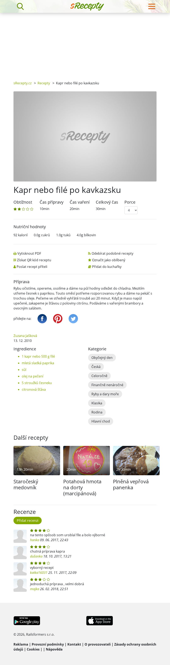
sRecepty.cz (22, 83)
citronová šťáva (34, 389)
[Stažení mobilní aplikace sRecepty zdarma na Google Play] (26, 620)
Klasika (96, 403)
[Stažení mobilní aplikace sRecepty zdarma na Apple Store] (99, 620)
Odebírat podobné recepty (112, 253)
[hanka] (20, 536)
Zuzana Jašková (25, 335)
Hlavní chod (100, 421)
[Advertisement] (85, 44)
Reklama (20, 644)
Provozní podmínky (48, 644)
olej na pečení (32, 376)
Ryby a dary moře (105, 394)
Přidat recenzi (27, 520)
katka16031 (38, 572)
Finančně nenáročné (107, 385)
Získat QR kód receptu (34, 260)
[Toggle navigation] (152, 6)
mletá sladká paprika (38, 363)
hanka (34, 540)
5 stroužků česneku (37, 383)
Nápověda (54, 649)
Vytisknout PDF (29, 253)
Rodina (96, 412)
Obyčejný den (102, 357)
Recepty (44, 83)
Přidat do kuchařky (106, 266)
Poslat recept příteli (32, 266)
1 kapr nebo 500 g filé (38, 356)
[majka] (20, 585)
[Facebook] (42, 318)
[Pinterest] (57, 318)
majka (34, 589)
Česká (96, 366)
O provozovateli (98, 644)
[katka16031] (20, 568)
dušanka (36, 556)
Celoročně (99, 376)
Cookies (33, 649)
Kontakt (74, 644)
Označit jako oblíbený (108, 260)
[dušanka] (20, 552)
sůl (24, 369)
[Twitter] (73, 318)
